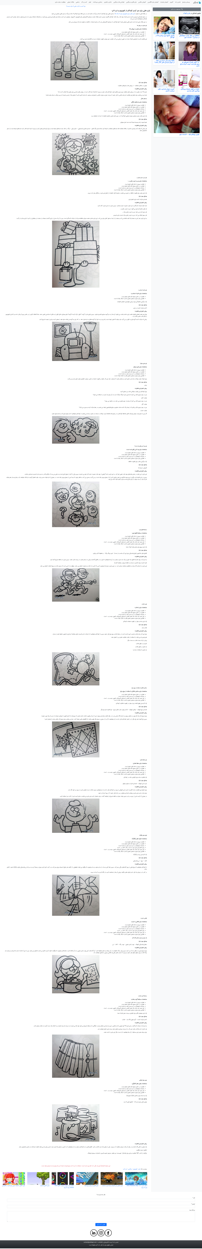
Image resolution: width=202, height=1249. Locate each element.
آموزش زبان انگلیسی (153, 2)
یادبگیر (195, 2)
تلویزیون (135, 1169)
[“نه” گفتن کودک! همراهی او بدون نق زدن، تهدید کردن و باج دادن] (189, 51)
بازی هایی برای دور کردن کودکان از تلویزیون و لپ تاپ (131, 10)
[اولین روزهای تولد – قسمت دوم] (177, 114)
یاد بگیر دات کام (100, 1245)
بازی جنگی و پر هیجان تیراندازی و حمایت (112, 1186)
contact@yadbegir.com (90, 1242)
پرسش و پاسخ (186, 2)
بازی (139, 1169)
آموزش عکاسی (142, 2)
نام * (194, 1198)
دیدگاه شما (192, 1210)
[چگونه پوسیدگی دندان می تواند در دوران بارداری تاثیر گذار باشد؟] (164, 50)
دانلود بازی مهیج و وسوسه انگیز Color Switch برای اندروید (64, 1187)
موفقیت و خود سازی (60, 2)
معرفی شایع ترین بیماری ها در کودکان (165, 36)
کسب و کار (84, 2)
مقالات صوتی (70, 2)
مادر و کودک (186, 13)
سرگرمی (130, 1169)
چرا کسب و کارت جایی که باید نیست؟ (75, 6)
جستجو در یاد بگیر (176, 9)
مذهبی (77, 2)
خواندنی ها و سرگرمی (119, 2)
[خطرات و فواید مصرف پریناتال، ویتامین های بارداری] (189, 79)
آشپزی (171, 2)
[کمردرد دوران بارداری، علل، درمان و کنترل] (164, 79)
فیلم (90, 2)
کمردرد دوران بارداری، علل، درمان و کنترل (166, 90)
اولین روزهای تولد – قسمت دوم (189, 134)
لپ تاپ (125, 1169)
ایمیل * (193, 1204)
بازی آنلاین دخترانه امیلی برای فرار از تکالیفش (13, 1186)
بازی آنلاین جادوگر (44, 1186)
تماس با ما (178, 2)
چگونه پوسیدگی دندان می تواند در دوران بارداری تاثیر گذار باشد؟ (164, 61)
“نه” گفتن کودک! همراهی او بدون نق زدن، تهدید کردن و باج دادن (189, 64)
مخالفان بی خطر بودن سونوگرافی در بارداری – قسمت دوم (189, 36)
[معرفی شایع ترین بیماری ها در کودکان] (164, 25)
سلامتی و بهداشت (97, 2)
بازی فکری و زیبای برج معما (91, 1186)
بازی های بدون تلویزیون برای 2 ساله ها (125, 14)
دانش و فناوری (108, 2)
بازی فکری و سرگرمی (131, 2)
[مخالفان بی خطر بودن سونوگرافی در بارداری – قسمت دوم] (189, 25)
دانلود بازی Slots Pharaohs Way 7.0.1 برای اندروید (137, 1187)
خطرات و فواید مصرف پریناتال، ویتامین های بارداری (189, 90)
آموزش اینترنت (164, 2)
